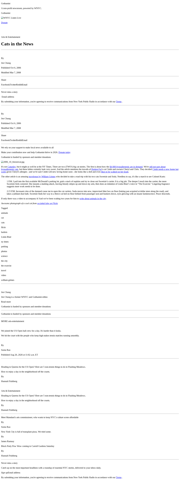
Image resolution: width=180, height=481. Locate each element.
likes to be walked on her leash (114, 172)
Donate (4, 22)
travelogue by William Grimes (42, 176)
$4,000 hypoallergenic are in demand (126, 167)
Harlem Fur (96, 169)
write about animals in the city (92, 198)
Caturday (12, 167)
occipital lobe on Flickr (47, 203)
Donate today (64, 152)
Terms (119, 101)
